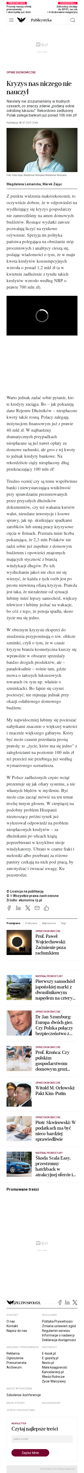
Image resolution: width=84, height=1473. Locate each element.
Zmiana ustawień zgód (59, 1326)
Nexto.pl (48, 1363)
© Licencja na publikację (25, 891)
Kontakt (12, 1326)
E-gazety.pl (50, 1358)
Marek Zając (52, 184)
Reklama (13, 1353)
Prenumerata (16, 1363)
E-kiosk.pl (49, 1353)
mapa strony (16, 1403)
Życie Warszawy (54, 1381)
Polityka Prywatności (57, 1321)
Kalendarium (51, 1403)
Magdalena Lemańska (24, 184)
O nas (11, 1321)
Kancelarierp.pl (53, 1372)
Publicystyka (41, 20)
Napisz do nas (17, 1331)
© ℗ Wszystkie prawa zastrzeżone (33, 896)
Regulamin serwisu (56, 1331)
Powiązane (13, 923)
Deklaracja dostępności (59, 1340)
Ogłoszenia (15, 1358)
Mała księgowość (54, 1367)
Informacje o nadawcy (58, 1335)
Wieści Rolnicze (53, 1376)
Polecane (31, 923)
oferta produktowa (21, 1410)
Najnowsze (49, 923)
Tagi (63, 923)
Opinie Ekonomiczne (21, 72)
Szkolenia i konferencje (24, 1395)
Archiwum (14, 1367)
